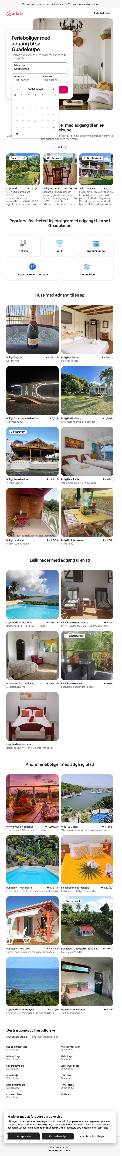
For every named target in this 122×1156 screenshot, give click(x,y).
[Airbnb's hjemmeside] (14, 13)
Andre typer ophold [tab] (16, 1037)
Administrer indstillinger (91, 1136)
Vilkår (68, 1150)
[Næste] (65, 147)
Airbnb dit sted (102, 13)
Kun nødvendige (57, 1136)
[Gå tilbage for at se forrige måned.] (17, 89)
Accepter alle (24, 1136)
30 (54, 127)
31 (17, 134)
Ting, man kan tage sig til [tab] (45, 1037)
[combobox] (39, 69)
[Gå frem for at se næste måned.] (54, 89)
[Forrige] (54, 147)
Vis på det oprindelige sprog (83, 4)
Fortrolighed (55, 1150)
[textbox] (25, 80)
